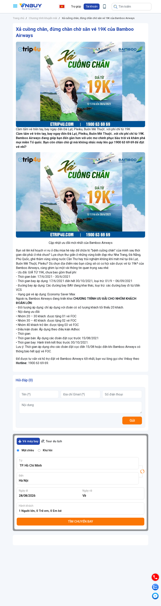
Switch (141, 471)
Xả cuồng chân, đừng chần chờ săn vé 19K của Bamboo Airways (98, 18)
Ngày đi (23, 490)
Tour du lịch (54, 441)
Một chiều (28, 450)
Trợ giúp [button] (76, 6)
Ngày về (87, 490)
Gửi (132, 420)
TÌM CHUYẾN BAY (80, 521)
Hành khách (26, 505)
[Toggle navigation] (15, 6)
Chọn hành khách (81, 510)
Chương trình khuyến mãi (43, 18)
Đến (21, 475)
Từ (20, 460)
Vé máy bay (30, 441)
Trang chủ (18, 18)
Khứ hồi (47, 450)
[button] (92, 6)
